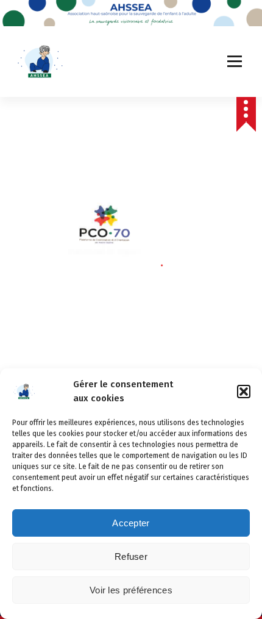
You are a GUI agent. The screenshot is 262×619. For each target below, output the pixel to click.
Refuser (131, 556)
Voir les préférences (131, 590)
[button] (244, 391)
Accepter (130, 523)
